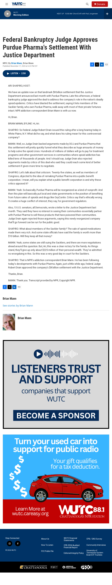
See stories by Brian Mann (18, 305)
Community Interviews (96, 545)
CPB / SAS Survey (94, 539)
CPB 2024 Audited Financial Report (71, 546)
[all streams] (108, 13)
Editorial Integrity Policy (74, 553)
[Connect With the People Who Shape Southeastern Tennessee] (56, 384)
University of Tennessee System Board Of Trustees (94, 553)
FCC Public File (47, 551)
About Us (45, 539)
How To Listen (47, 545)
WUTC (13, 550)
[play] (7, 13)
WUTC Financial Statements (70, 539)
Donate (101, 4)
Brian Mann (16, 63)
